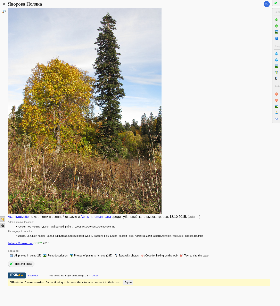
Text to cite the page (196, 255)
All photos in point (25, 255)
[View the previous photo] (24, 111)
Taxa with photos (129, 255)
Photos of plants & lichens (89, 255)
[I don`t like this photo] (2, 225)
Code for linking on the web (161, 255)
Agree (128, 282)
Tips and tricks (23, 263)
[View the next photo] (145, 111)
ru (267, 4)
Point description (57, 255)
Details (95, 275)
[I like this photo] (2, 219)
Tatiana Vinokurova (20, 243)
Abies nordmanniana (96, 216)
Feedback (33, 275)
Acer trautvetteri (19, 216)
